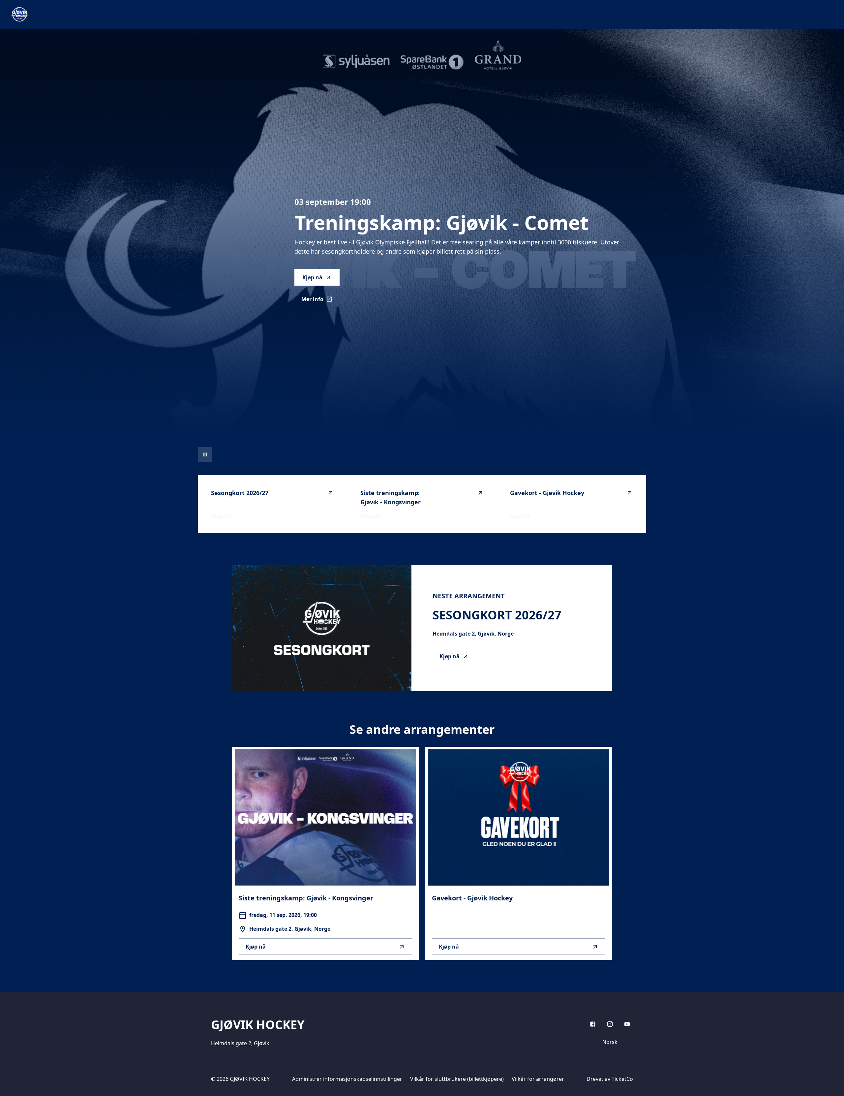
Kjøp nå (312, 277)
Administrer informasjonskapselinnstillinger (347, 1078)
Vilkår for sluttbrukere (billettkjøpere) (457, 1078)
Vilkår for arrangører (538, 1078)
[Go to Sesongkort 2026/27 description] (321, 628)
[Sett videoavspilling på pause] (205, 454)
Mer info (320, 301)
